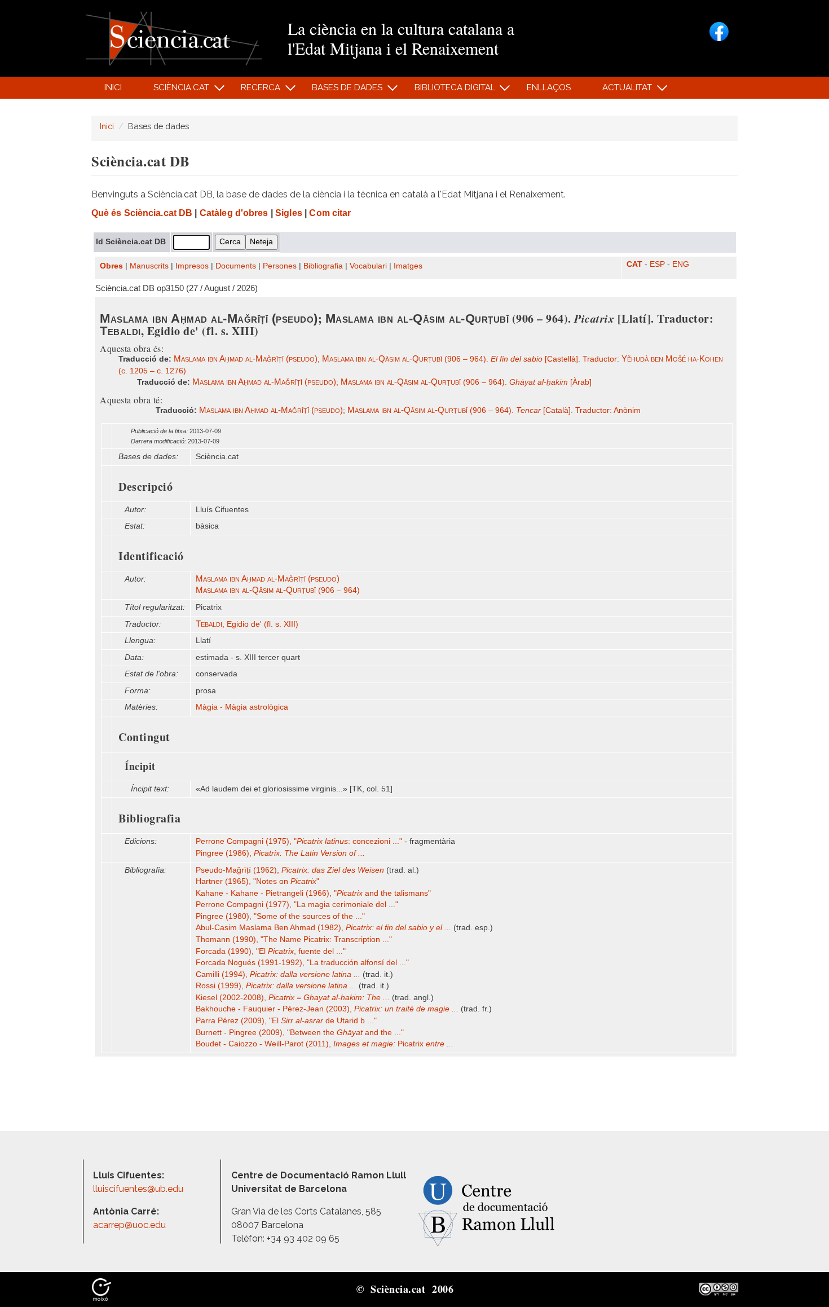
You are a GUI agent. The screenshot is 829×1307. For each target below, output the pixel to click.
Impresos (192, 266)
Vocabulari (368, 266)
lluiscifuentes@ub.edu (139, 1188)
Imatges (408, 266)
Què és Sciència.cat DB (141, 213)
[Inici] (174, 37)
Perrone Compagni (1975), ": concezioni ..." (299, 841)
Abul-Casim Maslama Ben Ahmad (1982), (323, 927)
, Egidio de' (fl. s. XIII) (247, 624)
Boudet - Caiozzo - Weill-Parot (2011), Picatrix (324, 1044)
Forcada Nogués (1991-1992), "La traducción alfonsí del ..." (302, 962)
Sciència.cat (174, 90)
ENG (680, 264)
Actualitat (621, 90)
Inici (113, 87)
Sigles (288, 213)
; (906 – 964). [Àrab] (392, 382)
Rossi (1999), (276, 986)
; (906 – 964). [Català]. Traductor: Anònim (420, 410)
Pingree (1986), (280, 853)
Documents (235, 266)
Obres (111, 266)
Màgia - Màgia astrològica (242, 707)
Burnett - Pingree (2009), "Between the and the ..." (300, 1032)
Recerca (254, 90)
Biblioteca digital (448, 90)
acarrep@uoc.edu (129, 1225)
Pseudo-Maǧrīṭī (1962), (290, 870)
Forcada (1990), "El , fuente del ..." (271, 951)
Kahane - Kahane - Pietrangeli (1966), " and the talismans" (313, 893)
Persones (280, 266)
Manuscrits (149, 266)
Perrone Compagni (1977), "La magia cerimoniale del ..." (297, 904)
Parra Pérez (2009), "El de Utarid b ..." (286, 1020)
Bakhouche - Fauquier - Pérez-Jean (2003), (327, 1009)
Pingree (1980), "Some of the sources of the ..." (280, 916)
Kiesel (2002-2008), (293, 997)
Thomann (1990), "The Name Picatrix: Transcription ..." (294, 939)
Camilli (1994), (278, 974)
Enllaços (549, 87)
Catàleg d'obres (234, 213)
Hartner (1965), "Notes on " (257, 881)
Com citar (330, 213)
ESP (657, 264)
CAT (634, 264)
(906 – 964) (278, 590)
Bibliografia (323, 266)
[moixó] (101, 1288)
